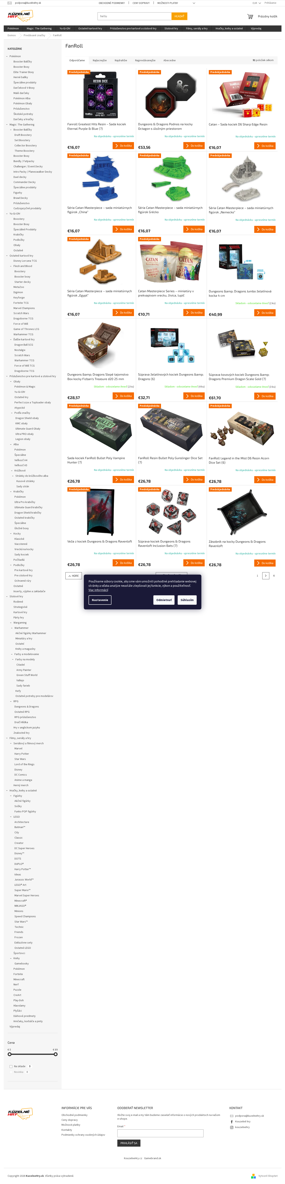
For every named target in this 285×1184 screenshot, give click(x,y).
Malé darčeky (21, 93)
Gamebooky (21, 964)
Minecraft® (20, 901)
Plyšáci (18, 1011)
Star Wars (20, 759)
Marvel (18, 749)
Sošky (18, 806)
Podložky (19, 240)
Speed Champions (25, 916)
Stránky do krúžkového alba (31, 476)
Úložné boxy (21, 528)
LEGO (17, 817)
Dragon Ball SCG (23, 345)
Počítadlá (19, 560)
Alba (16, 444)
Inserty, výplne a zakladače (29, 591)
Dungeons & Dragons (26, 707)
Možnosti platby (167, 3)
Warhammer (21, 628)
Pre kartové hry (23, 570)
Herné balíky (21, 77)
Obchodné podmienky (112, 3)
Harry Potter (21, 754)
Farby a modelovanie (26, 654)
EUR (255, 3)
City (16, 832)
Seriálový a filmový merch (29, 743)
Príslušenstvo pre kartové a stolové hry (33, 376)
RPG (16, 701)
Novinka (21, 1072)
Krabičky (19, 235)
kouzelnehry (242, 1127)
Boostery (19, 219)
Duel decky (20, 177)
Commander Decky (25, 182)
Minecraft (19, 979)
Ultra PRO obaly (24, 434)
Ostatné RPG (22, 712)
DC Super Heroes (24, 848)
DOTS (17, 859)
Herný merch (21, 785)
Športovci (19, 953)
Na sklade (22, 1066)
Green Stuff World (26, 675)
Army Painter (23, 670)
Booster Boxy (21, 67)
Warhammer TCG (23, 334)
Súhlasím (187, 600)
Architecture (21, 822)
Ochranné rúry (22, 581)
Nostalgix (19, 350)
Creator (19, 843)
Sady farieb (23, 686)
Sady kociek (21, 555)
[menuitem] (13, 28)
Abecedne (170, 60)
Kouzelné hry (243, 1122)
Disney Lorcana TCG (25, 261)
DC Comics (20, 775)
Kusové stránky (25, 481)
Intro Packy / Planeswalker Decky (33, 172)
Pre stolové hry (23, 576)
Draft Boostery (23, 135)
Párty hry (19, 618)
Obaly (17, 245)
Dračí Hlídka (21, 722)
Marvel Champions (24, 308)
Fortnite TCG (21, 303)
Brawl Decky (21, 198)
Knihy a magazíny (25, 649)
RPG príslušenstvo (25, 717)
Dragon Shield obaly (27, 418)
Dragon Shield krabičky (27, 513)
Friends (18, 932)
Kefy (18, 691)
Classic (18, 838)
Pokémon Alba (22, 98)
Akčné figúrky (22, 801)
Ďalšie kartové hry (24, 340)
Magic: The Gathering (22, 125)
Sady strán (22, 486)
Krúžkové (20, 471)
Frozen (18, 937)
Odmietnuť (164, 600)
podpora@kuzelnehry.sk (249, 1116)
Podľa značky (22, 413)
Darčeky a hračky (23, 119)
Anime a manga (23, 780)
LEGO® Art (20, 885)
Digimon (18, 292)
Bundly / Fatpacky (24, 161)
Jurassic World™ (23, 880)
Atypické (19, 408)
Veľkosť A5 (20, 465)
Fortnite (18, 974)
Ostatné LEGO (22, 948)
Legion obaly (22, 439)
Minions (18, 911)
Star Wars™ (21, 922)
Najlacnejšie (100, 60)
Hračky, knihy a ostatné (23, 791)
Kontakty (67, 1130)
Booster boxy (22, 277)
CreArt (17, 995)
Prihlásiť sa (128, 1143)
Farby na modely (25, 659)
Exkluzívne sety (23, 943)
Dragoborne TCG (23, 319)
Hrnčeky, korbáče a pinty (28, 1021)
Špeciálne (20, 455)
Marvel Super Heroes (26, 895)
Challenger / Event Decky (28, 166)
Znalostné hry (22, 733)
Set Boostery (22, 140)
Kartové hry (20, 612)
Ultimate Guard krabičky (28, 507)
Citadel (20, 665)
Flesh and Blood (23, 266)
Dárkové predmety (25, 1016)
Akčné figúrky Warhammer (30, 633)
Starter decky (22, 282)
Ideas (17, 875)
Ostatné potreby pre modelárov (34, 696)
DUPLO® (19, 864)
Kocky (17, 534)
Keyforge (19, 298)
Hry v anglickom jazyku (27, 728)
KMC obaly (21, 423)
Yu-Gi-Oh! (15, 214)
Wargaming (20, 623)
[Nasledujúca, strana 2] (265, 575)
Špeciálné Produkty (25, 230)
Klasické (19, 539)
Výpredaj (15, 1027)
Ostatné (18, 250)
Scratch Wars (21, 313)
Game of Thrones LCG (26, 329)
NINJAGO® (20, 906)
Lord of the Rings (24, 764)
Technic (19, 927)
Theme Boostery (24, 151)
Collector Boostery (25, 146)
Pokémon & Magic (24, 387)
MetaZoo (19, 287)
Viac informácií (98, 590)
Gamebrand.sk (152, 1158)
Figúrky (18, 796)
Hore (75, 575)
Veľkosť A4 (20, 460)
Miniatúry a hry (23, 639)
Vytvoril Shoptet (268, 1176)
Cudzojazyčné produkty (27, 208)
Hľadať (179, 16)
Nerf (16, 985)
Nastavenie (100, 600)
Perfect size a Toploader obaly (32, 403)
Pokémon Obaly (23, 103)
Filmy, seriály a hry (20, 738)
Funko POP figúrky (25, 812)
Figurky (18, 193)
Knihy (17, 958)
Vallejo (20, 680)
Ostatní (19, 644)
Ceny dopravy (141, 3)
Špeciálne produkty (25, 83)
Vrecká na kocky (23, 549)
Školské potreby (23, 114)
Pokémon (15, 56)
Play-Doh (19, 1000)
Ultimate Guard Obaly (27, 429)
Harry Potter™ (22, 869)
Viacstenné (20, 544)
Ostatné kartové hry (21, 256)
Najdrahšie (121, 60)
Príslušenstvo (22, 109)
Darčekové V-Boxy (24, 88)
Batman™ (19, 827)
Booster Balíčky (23, 62)
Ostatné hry (21, 397)
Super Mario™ (22, 890)
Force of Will (21, 324)
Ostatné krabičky (24, 518)
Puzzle (17, 990)
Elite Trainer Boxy (24, 72)
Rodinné (18, 602)
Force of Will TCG (24, 366)
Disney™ (19, 853)
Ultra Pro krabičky (24, 502)
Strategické (20, 607)
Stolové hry (16, 596)
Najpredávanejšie (145, 60)
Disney (18, 770)
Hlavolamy (19, 1006)
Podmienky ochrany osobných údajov (83, 1135)
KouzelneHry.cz (133, 1158)
